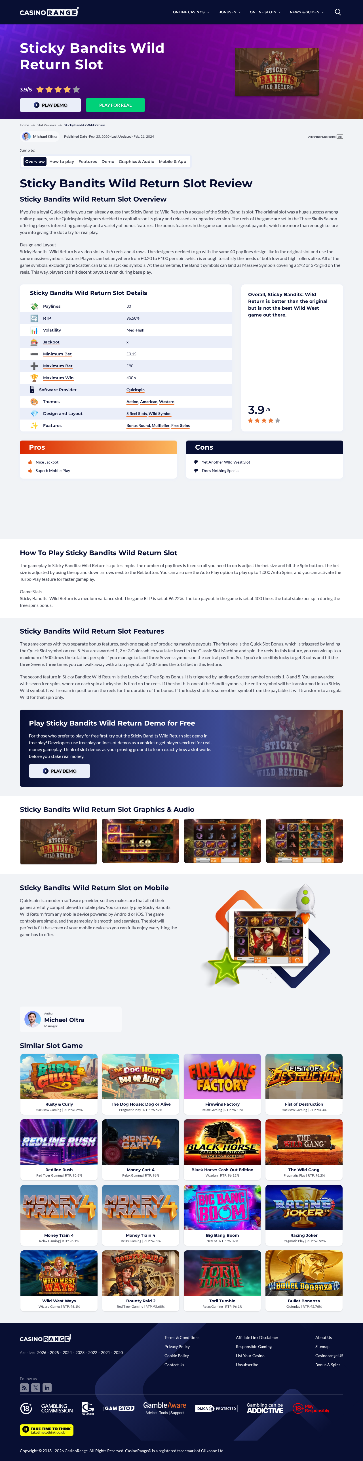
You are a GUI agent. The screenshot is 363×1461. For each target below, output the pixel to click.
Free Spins (180, 425)
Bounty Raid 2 (140, 1300)
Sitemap (322, 1346)
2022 (92, 1352)
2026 (41, 1352)
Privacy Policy (177, 1346)
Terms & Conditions (181, 1337)
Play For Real (115, 105)
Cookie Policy (176, 1355)
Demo (108, 161)
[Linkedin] (47, 1387)
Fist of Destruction (304, 1104)
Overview (35, 161)
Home (24, 125)
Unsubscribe (247, 1364)
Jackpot (51, 342)
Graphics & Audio (136, 161)
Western (166, 401)
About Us (323, 1337)
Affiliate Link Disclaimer (257, 1337)
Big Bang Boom (222, 1235)
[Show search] (338, 12)
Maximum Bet (58, 365)
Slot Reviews (46, 125)
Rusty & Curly (59, 1104)
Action (132, 401)
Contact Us (174, 1364)
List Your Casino (250, 1355)
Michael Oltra (45, 136)
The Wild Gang (304, 1169)
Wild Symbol (160, 413)
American (148, 401)
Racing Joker (304, 1235)
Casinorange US (329, 1355)
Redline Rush (59, 1169)
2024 (67, 1352)
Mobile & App (172, 161)
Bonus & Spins (327, 1364)
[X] (35, 1387)
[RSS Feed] (24, 1387)
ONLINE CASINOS (189, 12)
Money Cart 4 (141, 1169)
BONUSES (227, 12)
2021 (105, 1352)
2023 (80, 1352)
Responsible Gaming (254, 1346)
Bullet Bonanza (304, 1300)
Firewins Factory (222, 1104)
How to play (61, 161)
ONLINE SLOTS (263, 12)
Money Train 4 (59, 1235)
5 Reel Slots (136, 413)
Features (88, 161)
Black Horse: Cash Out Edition (222, 1169)
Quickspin (135, 389)
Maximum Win (58, 377)
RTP (47, 318)
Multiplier (161, 425)
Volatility (52, 330)
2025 (54, 1352)
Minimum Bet (57, 354)
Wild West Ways (59, 1300)
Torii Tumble (222, 1300)
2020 (118, 1352)
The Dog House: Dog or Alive (141, 1104)
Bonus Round (138, 425)
